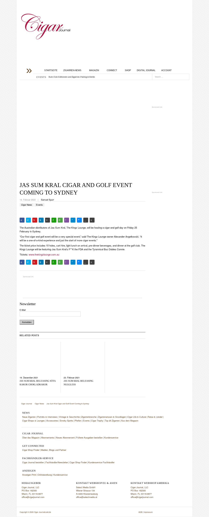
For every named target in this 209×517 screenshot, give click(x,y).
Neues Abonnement (65, 437)
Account (166, 70)
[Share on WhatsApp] (53, 220)
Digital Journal (146, 70)
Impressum (148, 512)
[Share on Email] (47, 220)
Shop (128, 70)
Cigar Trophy (97, 420)
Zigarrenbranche (88, 416)
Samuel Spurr (47, 199)
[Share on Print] (92, 220)
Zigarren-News (72, 70)
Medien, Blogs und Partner (53, 449)
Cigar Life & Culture (136, 416)
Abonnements (47, 437)
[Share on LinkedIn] (41, 220)
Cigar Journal (45, 26)
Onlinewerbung (45, 474)
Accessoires (52, 420)
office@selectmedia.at (86, 497)
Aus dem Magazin (129, 420)
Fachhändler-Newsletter (57, 462)
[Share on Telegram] (73, 220)
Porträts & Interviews (47, 416)
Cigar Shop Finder (30, 449)
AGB (140, 512)
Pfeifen (78, 420)
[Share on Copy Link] (85, 220)
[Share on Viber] (66, 220)
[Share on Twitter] (28, 220)
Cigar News (26, 204)
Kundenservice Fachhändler (101, 462)
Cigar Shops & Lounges (33, 420)
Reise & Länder (155, 416)
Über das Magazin (31, 437)
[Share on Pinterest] (34, 220)
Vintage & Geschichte (69, 416)
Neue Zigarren (29, 416)
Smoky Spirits (66, 420)
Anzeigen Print (29, 474)
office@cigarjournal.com (33, 497)
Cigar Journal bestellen (33, 462)
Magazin (94, 70)
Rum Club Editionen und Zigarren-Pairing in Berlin (72, 77)
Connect (112, 70)
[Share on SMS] (60, 220)
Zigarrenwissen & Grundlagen (112, 416)
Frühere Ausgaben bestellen (89, 437)
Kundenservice (111, 437)
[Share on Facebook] (22, 220)
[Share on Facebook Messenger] (79, 220)
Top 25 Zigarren (112, 420)
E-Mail (23, 309)
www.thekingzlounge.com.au (44, 254)
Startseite (50, 70)
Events (39, 204)
